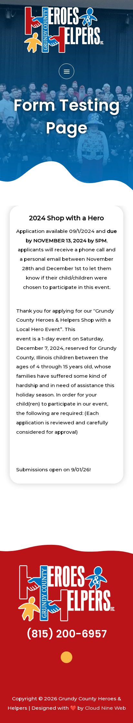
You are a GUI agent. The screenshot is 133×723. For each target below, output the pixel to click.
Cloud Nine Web (105, 708)
